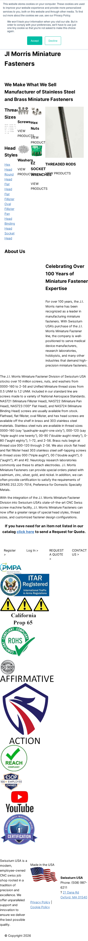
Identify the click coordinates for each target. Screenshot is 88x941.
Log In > (32, 550)
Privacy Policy (40, 902)
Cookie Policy (40, 907)
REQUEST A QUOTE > (56, 554)
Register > (10, 552)
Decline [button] (52, 40)
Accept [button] (35, 40)
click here (25, 532)
